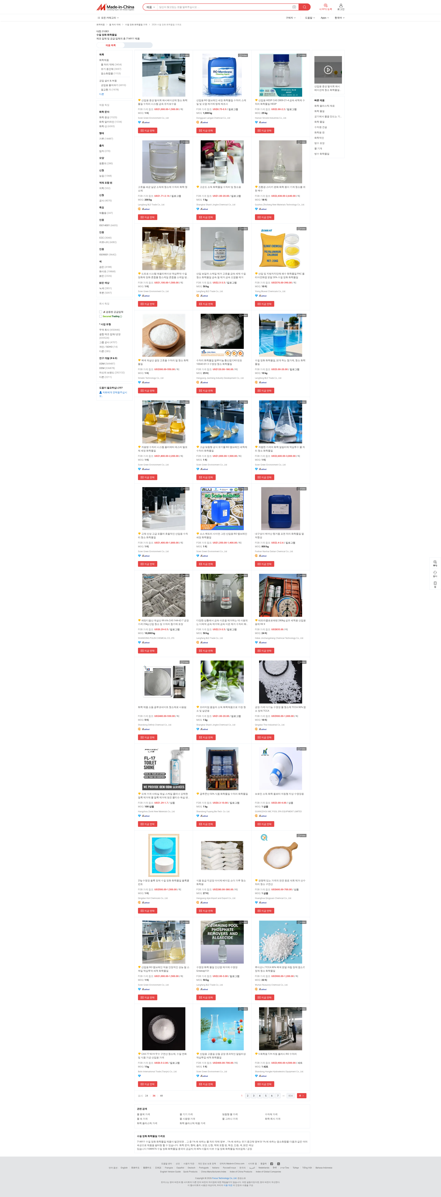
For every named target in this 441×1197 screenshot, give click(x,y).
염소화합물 (111, 73)
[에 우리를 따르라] (278, 1163)
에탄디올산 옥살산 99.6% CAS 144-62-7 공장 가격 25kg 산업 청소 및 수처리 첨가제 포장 (163, 622)
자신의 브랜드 (112, 372)
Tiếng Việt (307, 1167)
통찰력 (263, 1163)
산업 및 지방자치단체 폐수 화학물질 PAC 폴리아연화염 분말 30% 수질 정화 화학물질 (280, 275)
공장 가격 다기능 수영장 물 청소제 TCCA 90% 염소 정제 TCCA (280, 708)
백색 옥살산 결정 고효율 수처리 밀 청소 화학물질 (163, 362)
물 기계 (318, 148)
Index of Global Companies (268, 1171)
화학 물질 (319, 111)
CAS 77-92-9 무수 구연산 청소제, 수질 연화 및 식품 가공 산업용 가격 (162, 1055)
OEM (107, 368)
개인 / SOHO (108, 346)
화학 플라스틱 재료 (324, 105)
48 (161, 1095)
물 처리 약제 (111, 64)
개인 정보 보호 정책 (207, 1163)
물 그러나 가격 (230, 1118)
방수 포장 (319, 143)
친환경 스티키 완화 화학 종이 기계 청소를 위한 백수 (280, 188)
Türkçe (296, 1167)
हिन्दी (275, 1167)
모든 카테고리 (108, 17)
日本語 (158, 1167)
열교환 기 (110, 89)
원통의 (106, 163)
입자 (104, 151)
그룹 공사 (108, 342)
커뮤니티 (108, 242)
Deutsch (191, 1167)
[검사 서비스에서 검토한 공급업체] (114, 311)
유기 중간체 (111, 69)
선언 (178, 1163)
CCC (105, 237)
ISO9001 (107, 254)
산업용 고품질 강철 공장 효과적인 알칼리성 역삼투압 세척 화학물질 (221, 1055)
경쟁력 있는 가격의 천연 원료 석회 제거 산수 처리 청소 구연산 (280, 882)
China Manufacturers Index (213, 1171)
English (124, 1167)
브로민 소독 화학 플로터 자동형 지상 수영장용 (279, 793)
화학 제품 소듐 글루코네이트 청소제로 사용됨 (162, 707)
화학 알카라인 (110, 121)
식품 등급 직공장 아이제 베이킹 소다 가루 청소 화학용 (221, 882)
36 (154, 1095)
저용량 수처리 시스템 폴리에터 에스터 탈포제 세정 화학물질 (162, 448)
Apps (323, 17)
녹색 (105, 288)
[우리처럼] (272, 1163)
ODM (107, 363)
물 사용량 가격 (187, 1118)
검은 (105, 267)
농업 (105, 175)
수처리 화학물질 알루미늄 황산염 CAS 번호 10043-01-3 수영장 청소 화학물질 (219, 362)
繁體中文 (147, 1167)
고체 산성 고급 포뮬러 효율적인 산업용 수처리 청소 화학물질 (163, 535)
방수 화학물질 (321, 153)
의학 (104, 188)
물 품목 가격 (143, 1114)
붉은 (105, 275)
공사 (105, 200)
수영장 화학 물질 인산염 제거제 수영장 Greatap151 (217, 968)
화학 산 (107, 126)
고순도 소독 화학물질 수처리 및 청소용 (220, 187)
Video (186, 55)
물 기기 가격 (186, 1114)
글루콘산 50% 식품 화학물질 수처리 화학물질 (224, 793)
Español (180, 1167)
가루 (106, 138)
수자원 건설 (320, 127)
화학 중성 (108, 117)
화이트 (107, 271)
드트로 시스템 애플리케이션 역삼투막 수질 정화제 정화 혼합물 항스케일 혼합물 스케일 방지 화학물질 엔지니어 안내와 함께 (163, 275)
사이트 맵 (252, 1163)
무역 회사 (109, 329)
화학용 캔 (319, 132)
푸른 (105, 292)
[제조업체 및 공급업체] (115, 7)
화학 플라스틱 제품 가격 (192, 1123)
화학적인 (319, 137)
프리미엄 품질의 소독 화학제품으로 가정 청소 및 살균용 (221, 708)
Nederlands (264, 1167)
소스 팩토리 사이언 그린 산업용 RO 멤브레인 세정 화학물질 (221, 535)
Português (204, 1167)
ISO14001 (108, 225)
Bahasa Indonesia (324, 1167)
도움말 (308, 17)
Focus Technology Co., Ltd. (224, 1178)
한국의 (242, 1167)
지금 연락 (149, 130)
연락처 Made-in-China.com (232, 1163)
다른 (101, 94)
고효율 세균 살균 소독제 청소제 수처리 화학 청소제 (162, 188)
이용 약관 (228, 1185)
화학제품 (104, 60)
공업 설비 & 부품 (108, 80)
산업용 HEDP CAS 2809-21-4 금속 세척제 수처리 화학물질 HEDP (280, 102)
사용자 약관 (188, 1163)
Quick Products (190, 1171)
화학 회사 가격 (272, 1118)
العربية (252, 1167)
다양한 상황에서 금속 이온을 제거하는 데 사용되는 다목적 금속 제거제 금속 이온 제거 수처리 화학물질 (222, 622)
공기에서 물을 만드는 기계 (328, 116)
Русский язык (229, 1167)
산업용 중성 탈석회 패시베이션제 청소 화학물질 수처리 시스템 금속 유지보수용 (162, 102)
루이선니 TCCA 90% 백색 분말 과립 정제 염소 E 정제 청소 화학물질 (280, 968)
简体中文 (135, 1167)
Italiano (215, 1167)
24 (146, 1095)
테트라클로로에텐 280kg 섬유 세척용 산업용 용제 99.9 (280, 622)
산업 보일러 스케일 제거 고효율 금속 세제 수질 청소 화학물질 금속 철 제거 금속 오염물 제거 (221, 275)
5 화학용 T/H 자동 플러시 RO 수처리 (277, 1053)
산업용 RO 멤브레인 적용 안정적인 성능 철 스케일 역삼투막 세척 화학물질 (163, 968)
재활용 (106, 212)
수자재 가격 (271, 1114)
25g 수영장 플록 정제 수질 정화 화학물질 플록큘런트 (163, 882)
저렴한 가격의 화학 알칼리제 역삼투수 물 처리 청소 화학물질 (280, 448)
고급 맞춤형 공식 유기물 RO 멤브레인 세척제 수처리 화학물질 (221, 448)
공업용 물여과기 (113, 85)
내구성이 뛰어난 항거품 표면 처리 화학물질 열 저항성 (279, 535)
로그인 (341, 9)
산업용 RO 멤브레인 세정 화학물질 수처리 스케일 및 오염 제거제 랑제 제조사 (221, 102)
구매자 (289, 17)
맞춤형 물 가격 (230, 1114)
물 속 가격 (142, 1118)
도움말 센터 (166, 1163)
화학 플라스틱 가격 (147, 1123)
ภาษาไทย (284, 1167)
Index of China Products (241, 1171)
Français (169, 1167)
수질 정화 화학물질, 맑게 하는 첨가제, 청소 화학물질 (280, 362)
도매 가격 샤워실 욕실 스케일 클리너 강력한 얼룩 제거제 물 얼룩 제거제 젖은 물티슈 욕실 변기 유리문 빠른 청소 (163, 795)
